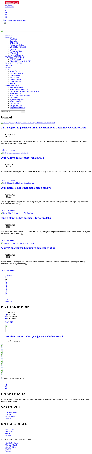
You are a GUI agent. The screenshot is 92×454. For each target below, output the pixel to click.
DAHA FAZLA (10, 150)
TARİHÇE (14, 43)
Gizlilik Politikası (11, 443)
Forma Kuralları (15, 81)
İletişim (8, 451)
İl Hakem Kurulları (16, 73)
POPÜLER (9, 322)
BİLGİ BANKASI (12, 85)
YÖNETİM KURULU (18, 47)
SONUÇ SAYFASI (17, 59)
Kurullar (13, 49)
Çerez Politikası (10, 447)
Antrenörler (14, 97)
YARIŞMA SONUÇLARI (14, 57)
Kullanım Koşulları (12, 445)
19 (6, 291)
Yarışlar (12, 83)
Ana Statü (13, 39)
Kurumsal (8, 37)
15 (6, 283)
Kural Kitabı (14, 77)
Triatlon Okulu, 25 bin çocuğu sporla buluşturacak (34, 336)
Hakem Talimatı (15, 79)
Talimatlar (13, 41)
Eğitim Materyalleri (17, 100)
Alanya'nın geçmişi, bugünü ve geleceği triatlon (28, 247)
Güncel (8, 433)
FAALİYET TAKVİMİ (13, 63)
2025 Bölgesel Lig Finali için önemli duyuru (26, 187)
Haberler (8, 67)
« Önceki (8, 275)
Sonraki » (8, 301)
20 (6, 293)
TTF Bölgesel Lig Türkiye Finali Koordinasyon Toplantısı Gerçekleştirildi (43, 127)
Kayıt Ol (8, 5)
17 (6, 287)
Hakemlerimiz (15, 75)
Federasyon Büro (16, 51)
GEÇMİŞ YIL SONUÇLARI (20, 61)
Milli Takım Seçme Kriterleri (20, 95)
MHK (7, 69)
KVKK (8, 449)
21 (6, 295)
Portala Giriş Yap (12, 3)
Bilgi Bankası (10, 416)
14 (6, 281)
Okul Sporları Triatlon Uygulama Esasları (24, 91)
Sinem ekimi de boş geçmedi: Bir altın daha (26, 217)
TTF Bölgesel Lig (16, 87)
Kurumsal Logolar (16, 55)
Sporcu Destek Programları (19, 89)
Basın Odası (9, 429)
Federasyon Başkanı (17, 45)
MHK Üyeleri (15, 71)
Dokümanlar (14, 104)
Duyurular (9, 65)
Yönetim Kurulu (11, 412)
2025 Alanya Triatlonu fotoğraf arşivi (22, 157)
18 (6, 289)
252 (6, 299)
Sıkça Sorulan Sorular (17, 108)
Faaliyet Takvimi (16, 106)
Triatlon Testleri (15, 102)
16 (6, 285)
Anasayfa (8, 35)
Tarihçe (8, 418)
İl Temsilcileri (15, 53)
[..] (27, 143)
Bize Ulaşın (9, 7)
